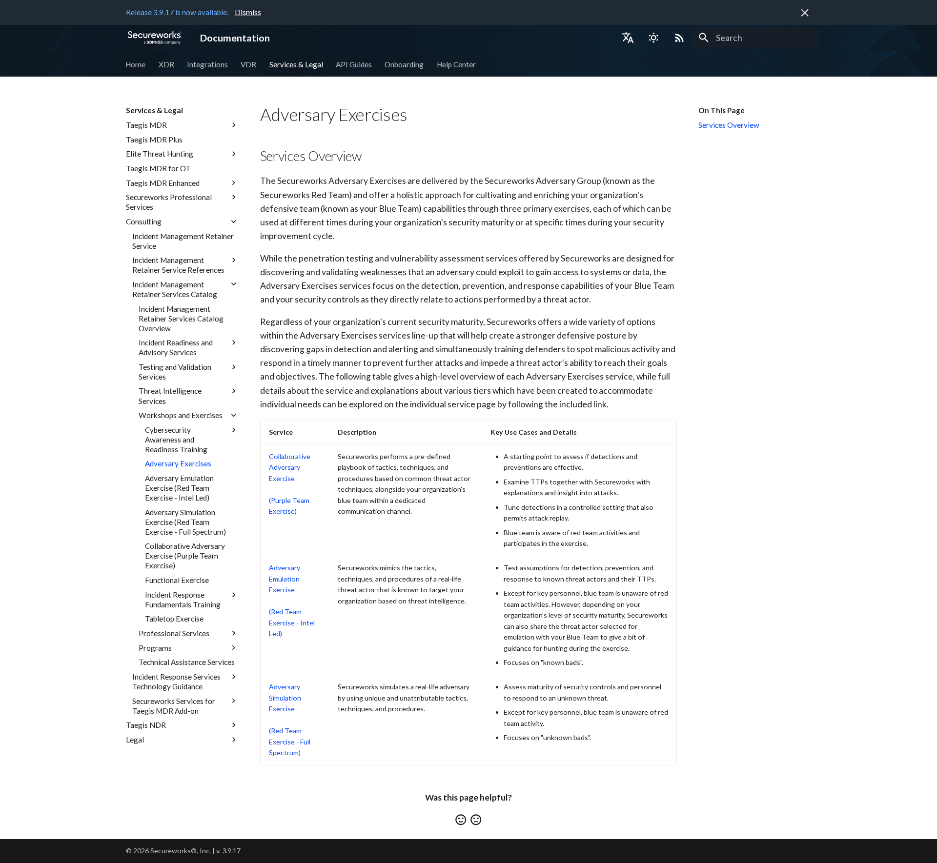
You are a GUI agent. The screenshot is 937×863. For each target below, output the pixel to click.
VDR (249, 64)
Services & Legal (296, 64)
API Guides (354, 64)
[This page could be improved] (475, 819)
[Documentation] (154, 37)
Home (136, 64)
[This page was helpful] (460, 819)
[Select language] (627, 37)
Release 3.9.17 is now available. (177, 12)
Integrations (207, 64)
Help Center (456, 64)
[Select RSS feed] (679, 37)
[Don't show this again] (804, 12)
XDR (166, 64)
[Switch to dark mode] (653, 37)
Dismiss (248, 12)
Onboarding (404, 64)
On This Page (721, 110)
